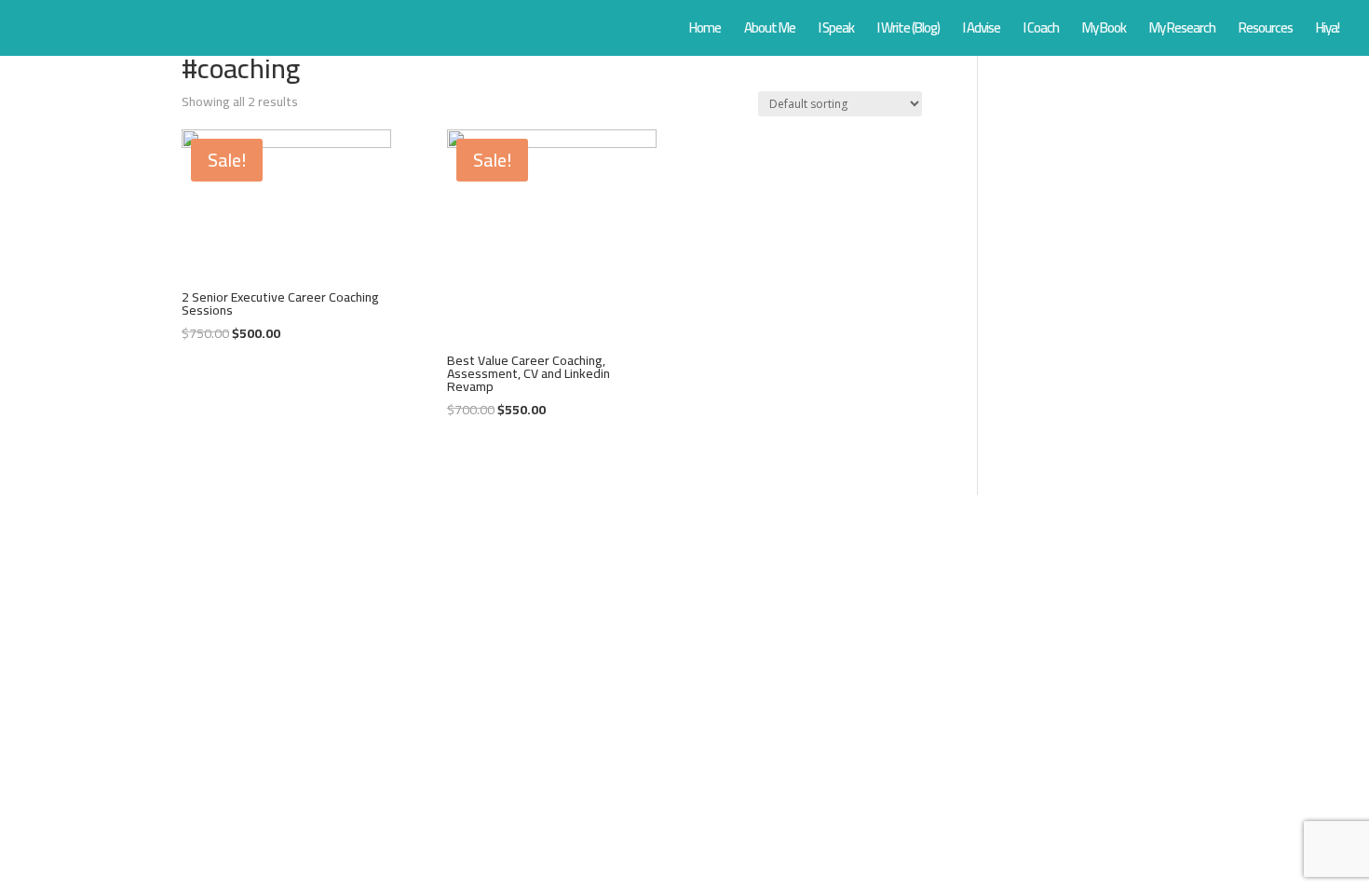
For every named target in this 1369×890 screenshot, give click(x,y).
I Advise (981, 31)
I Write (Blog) (908, 31)
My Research (1182, 31)
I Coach (1041, 31)
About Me (769, 31)
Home (705, 31)
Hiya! (1327, 31)
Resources (1266, 31)
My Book (1104, 31)
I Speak (836, 31)
